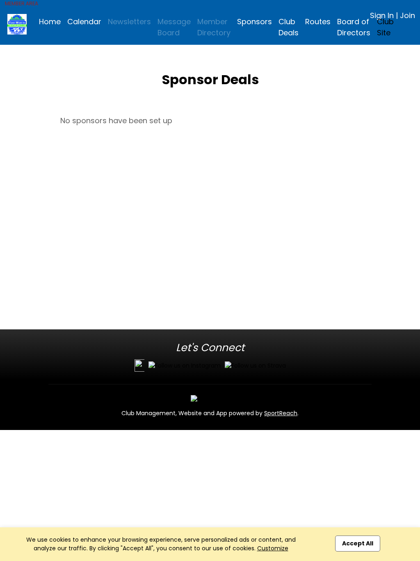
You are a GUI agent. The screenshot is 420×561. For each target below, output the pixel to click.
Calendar (84, 21)
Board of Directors (353, 27)
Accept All (357, 543)
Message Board (174, 27)
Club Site (385, 27)
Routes (318, 21)
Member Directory (214, 27)
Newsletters (129, 21)
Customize (272, 548)
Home (50, 21)
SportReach (280, 413)
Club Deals (288, 27)
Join (407, 15)
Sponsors (254, 21)
